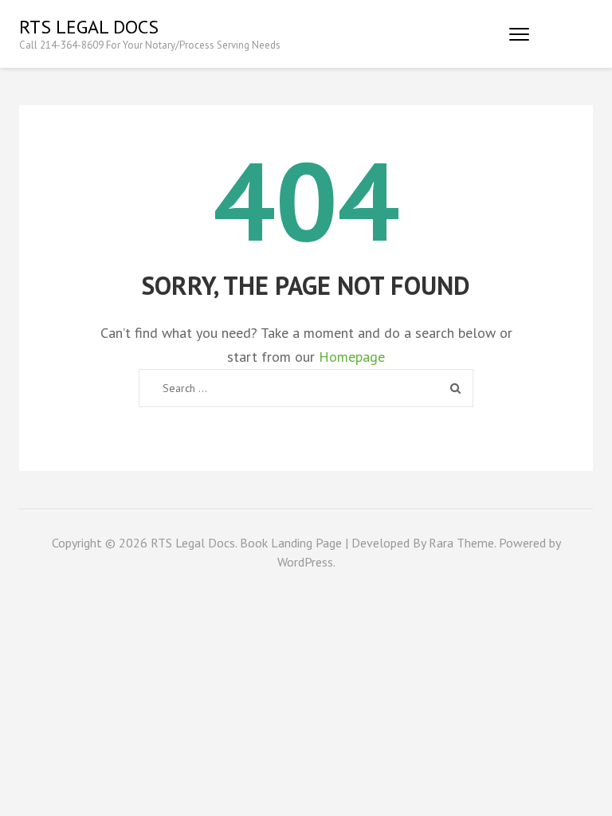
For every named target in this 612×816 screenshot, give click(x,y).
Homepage (352, 356)
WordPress (305, 562)
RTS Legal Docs (89, 26)
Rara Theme (461, 543)
